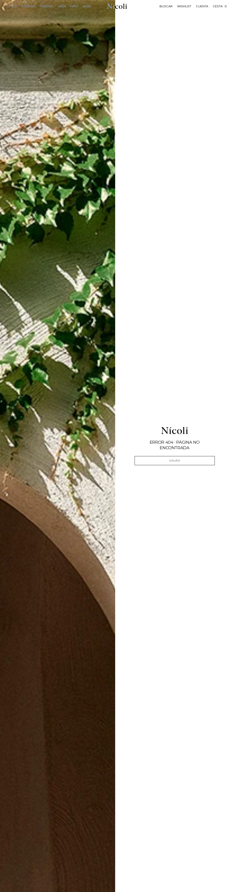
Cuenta (202, 6)
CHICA (12, 6)
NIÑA (62, 6)
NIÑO (74, 6)
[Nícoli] (117, 6)
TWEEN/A (28, 6)
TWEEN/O (47, 6)
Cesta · (220, 6)
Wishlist (184, 6)
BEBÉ (87, 6)
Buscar (166, 6)
